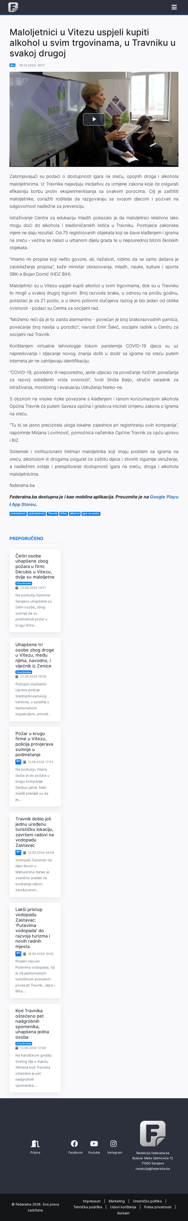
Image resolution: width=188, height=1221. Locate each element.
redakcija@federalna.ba (153, 1169)
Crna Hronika (23, 583)
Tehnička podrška (88, 1207)
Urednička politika (148, 1201)
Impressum (92, 1201)
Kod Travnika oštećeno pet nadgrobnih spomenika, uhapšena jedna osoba (32, 1024)
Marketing (117, 1201)
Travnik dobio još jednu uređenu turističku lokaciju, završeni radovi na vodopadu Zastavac (34, 832)
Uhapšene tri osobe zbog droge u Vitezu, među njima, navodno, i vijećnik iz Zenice (34, 655)
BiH (12, 65)
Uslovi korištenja (123, 1207)
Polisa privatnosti (158, 1207)
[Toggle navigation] (174, 7)
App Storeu (24, 504)
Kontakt (123, 1213)
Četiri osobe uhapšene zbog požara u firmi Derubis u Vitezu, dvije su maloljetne (35, 566)
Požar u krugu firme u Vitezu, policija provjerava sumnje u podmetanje (34, 744)
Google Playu (164, 496)
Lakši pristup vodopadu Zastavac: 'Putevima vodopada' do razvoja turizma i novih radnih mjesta (32, 928)
